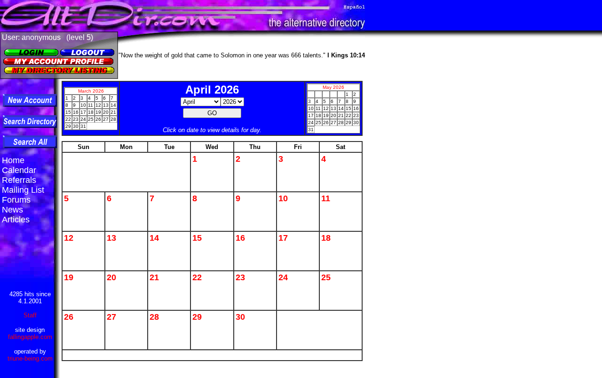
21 (154, 277)
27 (111, 317)
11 (325, 198)
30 (240, 317)
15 (197, 238)
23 (240, 277)
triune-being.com (30, 358)
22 (197, 277)
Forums (16, 200)
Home (13, 160)
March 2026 (91, 91)
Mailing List (23, 190)
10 (283, 198)
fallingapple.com (30, 336)
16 (240, 238)
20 (111, 277)
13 (111, 238)
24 (283, 277)
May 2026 (333, 87)
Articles (16, 219)
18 (326, 238)
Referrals (19, 180)
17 (283, 238)
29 (197, 317)
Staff (30, 315)
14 (154, 238)
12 (68, 238)
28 (154, 317)
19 (68, 277)
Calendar (19, 170)
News (12, 209)
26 (68, 317)
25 (326, 277)
